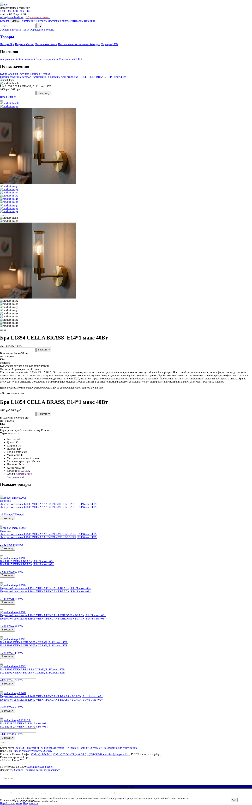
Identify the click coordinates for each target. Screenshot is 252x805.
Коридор (35, 73)
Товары (7, 37)
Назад (3, 96)
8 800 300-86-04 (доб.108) (14, 10)
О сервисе (96, 747)
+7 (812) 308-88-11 (41, 754)
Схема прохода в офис (39, 766)
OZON (48, 750)
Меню (15, 20)
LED (115, 44)
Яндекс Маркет (22, 750)
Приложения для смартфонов (119, 747)
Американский (9, 59)
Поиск (25, 29)
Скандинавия (50, 59)
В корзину (44, 93)
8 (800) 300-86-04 (97, 754)
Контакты (41, 20)
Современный (67, 59)
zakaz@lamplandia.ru (11, 17)
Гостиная (24, 73)
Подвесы (20, 44)
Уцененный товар (10, 29)
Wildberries (37, 750)
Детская (45, 73)
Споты (30, 44)
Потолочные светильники (73, 44)
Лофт (39, 59)
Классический (26, 59)
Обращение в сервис (42, 29)
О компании (28, 20)
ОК (234, 799)
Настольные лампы (46, 44)
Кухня (3, 73)
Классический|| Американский (20, 475)
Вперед (12, 96)
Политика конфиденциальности (42, 769)
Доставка (58, 747)
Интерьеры (76, 20)
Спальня (13, 73)
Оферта (18, 769)
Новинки (89, 20)
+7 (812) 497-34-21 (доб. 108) (69, 754)
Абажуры (94, 44)
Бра (12, 44)
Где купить (46, 747)
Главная (19, 747)
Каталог (4, 20)
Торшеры (106, 44)
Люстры (5, 44)
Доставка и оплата (59, 20)
